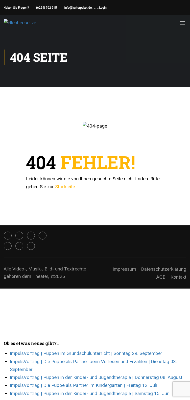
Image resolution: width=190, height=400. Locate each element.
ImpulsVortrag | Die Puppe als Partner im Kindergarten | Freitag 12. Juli (83, 385)
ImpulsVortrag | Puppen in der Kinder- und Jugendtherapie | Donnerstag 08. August (96, 377)
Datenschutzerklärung (163, 269)
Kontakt (178, 277)
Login (103, 7)
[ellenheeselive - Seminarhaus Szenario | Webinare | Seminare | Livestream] (23, 23)
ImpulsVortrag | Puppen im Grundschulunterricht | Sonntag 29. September (86, 353)
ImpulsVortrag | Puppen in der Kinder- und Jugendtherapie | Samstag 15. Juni (90, 393)
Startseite (65, 186)
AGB (161, 277)
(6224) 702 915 (46, 7)
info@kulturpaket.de (78, 7)
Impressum (124, 269)
